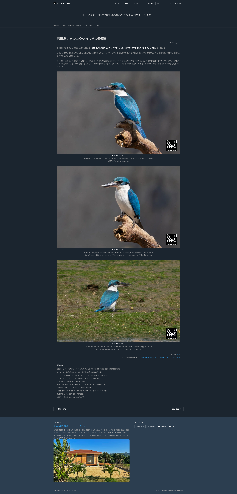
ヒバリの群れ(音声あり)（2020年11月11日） (72, 381)
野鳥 (178, 355)
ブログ (64, 25)
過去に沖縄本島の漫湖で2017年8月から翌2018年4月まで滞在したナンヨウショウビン (124, 48)
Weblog (118, 3)
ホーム (57, 25)
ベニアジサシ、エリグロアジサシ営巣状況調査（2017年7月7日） (78, 378)
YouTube (163, 426)
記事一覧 (71, 25)
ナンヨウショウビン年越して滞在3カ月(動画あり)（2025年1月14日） (80, 372)
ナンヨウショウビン (118, 156)
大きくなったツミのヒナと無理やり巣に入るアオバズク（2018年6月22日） (82, 385)
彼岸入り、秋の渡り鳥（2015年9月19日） (71, 397)
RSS (173, 426)
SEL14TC (162, 357)
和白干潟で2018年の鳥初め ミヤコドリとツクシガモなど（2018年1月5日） (82, 391)
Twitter (152, 426)
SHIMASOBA (63, 3)
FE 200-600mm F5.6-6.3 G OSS (148, 357)
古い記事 (175, 409)
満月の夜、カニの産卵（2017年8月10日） (71, 394)
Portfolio (128, 3)
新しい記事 (62, 409)
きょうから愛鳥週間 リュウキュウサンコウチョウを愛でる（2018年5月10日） (83, 375)
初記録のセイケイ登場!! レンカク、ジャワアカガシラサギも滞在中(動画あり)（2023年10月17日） (89, 369)
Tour (142, 3)
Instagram (141, 426)
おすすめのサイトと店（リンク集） (65, 490)
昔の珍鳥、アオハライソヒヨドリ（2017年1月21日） (74, 388)
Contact (150, 3)
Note (136, 3)
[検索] (170, 3)
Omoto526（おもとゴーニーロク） (68, 426)
